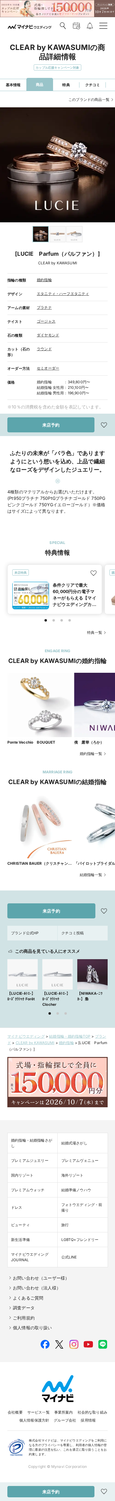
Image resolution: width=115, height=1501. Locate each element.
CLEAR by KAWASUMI (35, 1042)
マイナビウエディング (26, 1036)
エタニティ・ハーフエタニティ (63, 293)
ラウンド (44, 349)
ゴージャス (46, 321)
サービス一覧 (38, 1412)
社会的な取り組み (92, 1412)
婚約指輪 (44, 280)
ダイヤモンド (48, 335)
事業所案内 (63, 1412)
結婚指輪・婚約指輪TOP (69, 1036)
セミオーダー (48, 368)
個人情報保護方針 (34, 1420)
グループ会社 (65, 1420)
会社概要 (15, 1412)
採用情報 (88, 1420)
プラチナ (44, 307)
